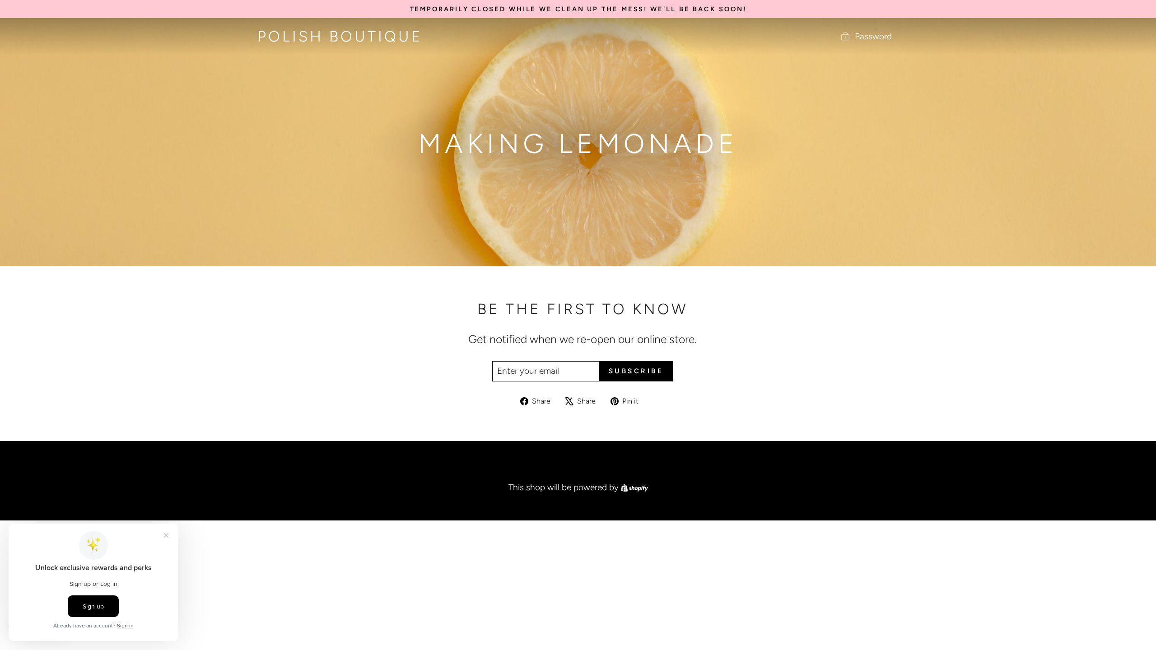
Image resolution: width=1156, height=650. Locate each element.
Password (873, 36)
